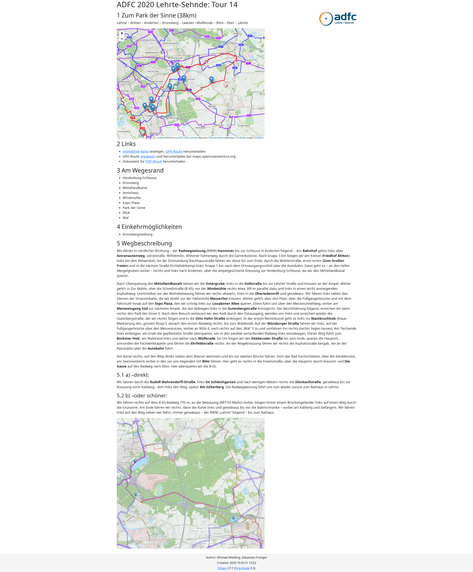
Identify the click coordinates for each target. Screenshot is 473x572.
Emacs (222, 568)
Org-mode (242, 568)
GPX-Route (174, 151)
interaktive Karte (136, 151)
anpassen (147, 156)
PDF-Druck (154, 161)
